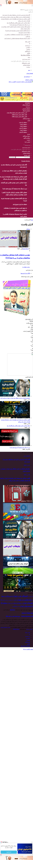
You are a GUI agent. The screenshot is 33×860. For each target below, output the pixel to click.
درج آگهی (7, 600)
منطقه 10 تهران (23, 128)
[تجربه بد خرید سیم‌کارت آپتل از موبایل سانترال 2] (18, 502)
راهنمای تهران (27, 603)
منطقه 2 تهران (23, 124)
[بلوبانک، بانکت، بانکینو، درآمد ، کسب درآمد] (16, 86)
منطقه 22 (4, 603)
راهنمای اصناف (26, 111)
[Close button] (32, 842)
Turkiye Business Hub (27, 616)
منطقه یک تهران (23, 123)
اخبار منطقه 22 (30, 596)
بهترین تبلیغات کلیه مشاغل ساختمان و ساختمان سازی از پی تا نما (15, 256)
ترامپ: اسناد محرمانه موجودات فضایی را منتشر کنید (17, 39)
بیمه (3, 596)
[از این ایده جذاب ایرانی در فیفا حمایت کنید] (18, 574)
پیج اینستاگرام (26, 119)
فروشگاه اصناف (26, 105)
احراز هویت (8, 852)
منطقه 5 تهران (23, 126)
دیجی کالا (3, 600)
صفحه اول (27, 103)
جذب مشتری (11, 600)
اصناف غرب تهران (20, 596)
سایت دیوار (17, 603)
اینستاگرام (8, 596)
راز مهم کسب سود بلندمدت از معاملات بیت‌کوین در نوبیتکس (15, 209)
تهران (28, 121)
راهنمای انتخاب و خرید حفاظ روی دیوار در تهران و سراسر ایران (15, 17)
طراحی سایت (29, 629)
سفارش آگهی (26, 138)
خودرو (28, 140)
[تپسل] (1, 5)
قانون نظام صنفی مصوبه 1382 (19, 117)
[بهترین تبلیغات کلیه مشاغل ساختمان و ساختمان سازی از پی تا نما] (18, 556)
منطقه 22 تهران (23, 132)
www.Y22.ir (25, 249)
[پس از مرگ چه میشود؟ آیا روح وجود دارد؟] (15, 446)
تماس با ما (27, 142)
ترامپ (14, 600)
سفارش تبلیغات (29, 80)
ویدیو (28, 134)
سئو (21, 603)
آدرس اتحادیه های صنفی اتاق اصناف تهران (17, 113)
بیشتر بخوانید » (26, 267)
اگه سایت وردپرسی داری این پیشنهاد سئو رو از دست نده (16, 15)
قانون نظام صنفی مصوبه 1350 (19, 115)
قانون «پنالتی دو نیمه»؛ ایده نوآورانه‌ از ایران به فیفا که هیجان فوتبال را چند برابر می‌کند (13, 178)
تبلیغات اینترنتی (26, 109)
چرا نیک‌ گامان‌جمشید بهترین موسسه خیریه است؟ (17, 31)
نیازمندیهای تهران (26, 606)
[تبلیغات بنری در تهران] (16, 94)
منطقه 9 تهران (23, 130)
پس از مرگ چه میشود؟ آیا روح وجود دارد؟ (20, 25)
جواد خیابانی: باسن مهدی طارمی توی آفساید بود (18, 23)
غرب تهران (10, 603)
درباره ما (28, 107)
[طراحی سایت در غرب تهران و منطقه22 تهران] (18, 520)
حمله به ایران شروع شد (24, 33)
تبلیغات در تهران (24, 600)
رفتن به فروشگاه (26, 63)
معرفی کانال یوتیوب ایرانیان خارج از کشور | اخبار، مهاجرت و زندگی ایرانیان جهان (14, 193)
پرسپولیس (15, 606)
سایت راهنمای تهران (5, 627)
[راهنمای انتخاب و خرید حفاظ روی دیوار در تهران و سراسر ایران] (15, 396)
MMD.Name (16, 629)
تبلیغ (32, 600)
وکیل (18, 606)
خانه (32, 220)
